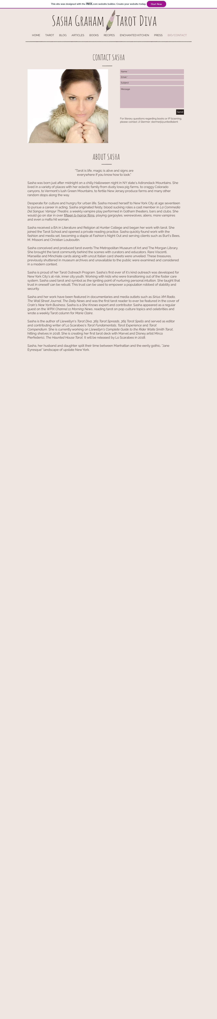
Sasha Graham (78, 20)
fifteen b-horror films (79, 215)
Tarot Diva (136, 20)
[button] (78, 35)
